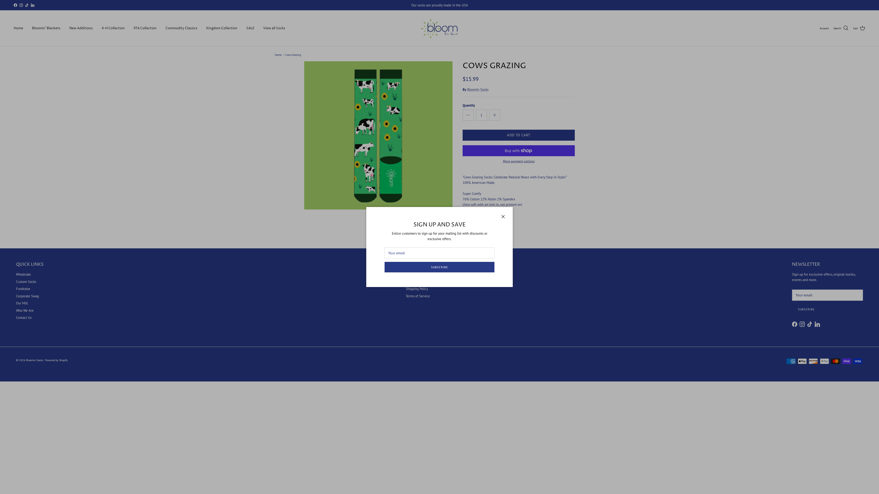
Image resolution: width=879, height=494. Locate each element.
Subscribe (439, 267)
